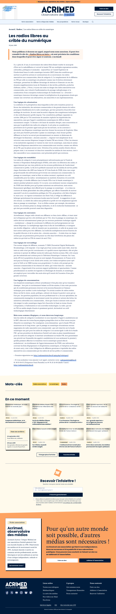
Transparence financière (75, 590)
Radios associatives (39, 384)
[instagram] (21, 592)
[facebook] (7, 592)
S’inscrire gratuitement (58, 495)
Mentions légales (45, 605)
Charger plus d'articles (47, 455)
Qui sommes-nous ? (16, 565)
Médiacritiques (48, 590)
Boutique (85, 22)
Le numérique (54, 384)
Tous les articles (69, 455)
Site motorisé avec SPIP (68, 605)
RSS (56, 605)
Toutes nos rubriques (51, 587)
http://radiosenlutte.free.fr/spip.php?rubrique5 (51, 355)
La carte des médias (50, 594)
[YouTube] (16, 592)
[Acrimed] (58, 11)
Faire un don (104, 9)
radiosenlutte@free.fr (68, 360)
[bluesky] (26, 592)
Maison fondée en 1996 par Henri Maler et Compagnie (58, 609)
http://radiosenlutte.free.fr (23, 365)
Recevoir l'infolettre (104, 14)
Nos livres (46, 600)
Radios (19, 29)
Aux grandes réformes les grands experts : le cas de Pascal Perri (17, 446)
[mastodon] (31, 592)
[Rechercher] (93, 22)
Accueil (12, 29)
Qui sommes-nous (73, 587)
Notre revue (75, 22)
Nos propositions (62, 22)
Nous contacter (72, 594)
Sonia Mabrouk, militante (15, 438)
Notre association (27, 22)
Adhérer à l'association (95, 560)
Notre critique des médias (45, 22)
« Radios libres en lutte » (40, 54)
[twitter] (12, 592)
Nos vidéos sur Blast (50, 597)
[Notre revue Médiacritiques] (12, 13)
